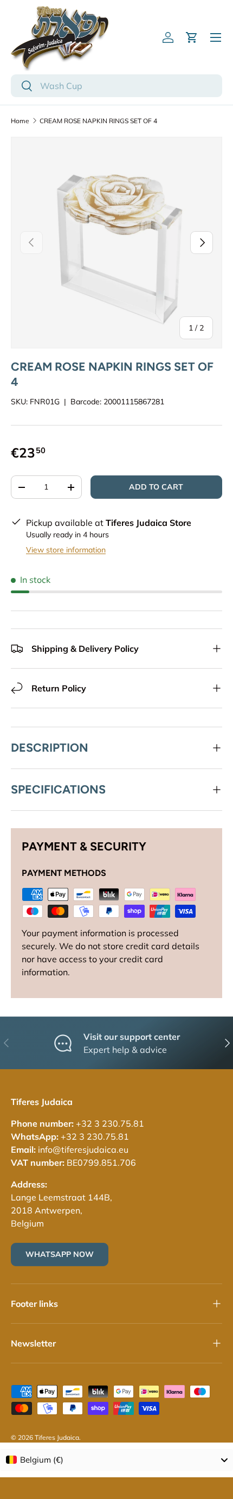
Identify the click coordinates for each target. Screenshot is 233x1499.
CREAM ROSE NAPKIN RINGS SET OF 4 (98, 121)
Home (20, 121)
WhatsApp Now (59, 1254)
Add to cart (156, 487)
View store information (66, 550)
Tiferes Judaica (57, 1437)
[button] (192, 37)
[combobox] (116, 85)
